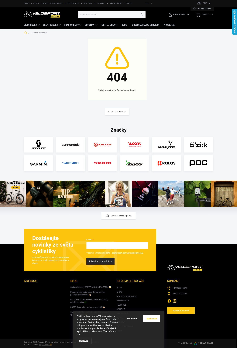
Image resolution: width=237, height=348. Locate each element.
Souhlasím (151, 318)
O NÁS (36, 3)
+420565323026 (180, 288)
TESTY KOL (88, 3)
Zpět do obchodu (119, 111)
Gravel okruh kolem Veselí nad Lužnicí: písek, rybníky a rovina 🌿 (89, 300)
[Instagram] (175, 300)
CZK (205, 3)
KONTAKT (101, 3)
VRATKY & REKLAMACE (53, 3)
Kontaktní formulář (181, 310)
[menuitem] (32, 25)
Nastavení (84, 341)
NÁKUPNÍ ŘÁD (116, 3)
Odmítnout (132, 318)
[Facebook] (169, 300)
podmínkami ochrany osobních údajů (127, 253)
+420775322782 (180, 293)
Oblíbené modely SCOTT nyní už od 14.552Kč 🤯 (90, 287)
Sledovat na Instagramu (121, 216)
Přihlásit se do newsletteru (100, 261)
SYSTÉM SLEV (73, 3)
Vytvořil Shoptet (185, 343)
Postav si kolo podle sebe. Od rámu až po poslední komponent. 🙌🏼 (87, 293)
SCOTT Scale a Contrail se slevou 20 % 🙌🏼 (87, 307)
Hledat (142, 14)
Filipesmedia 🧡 (45, 344)
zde (78, 334)
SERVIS (129, 3)
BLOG (26, 3)
